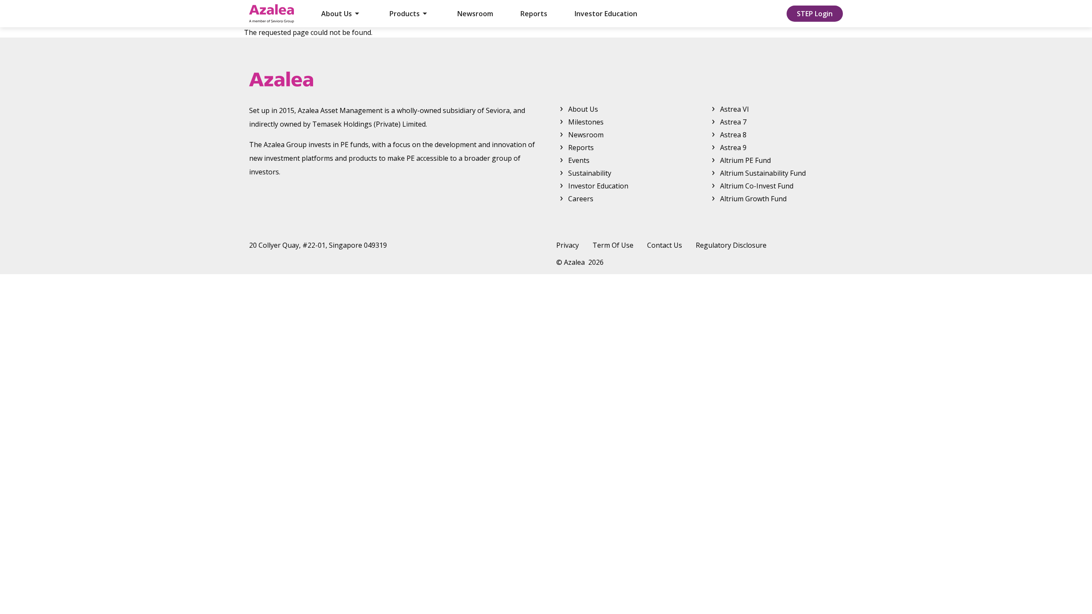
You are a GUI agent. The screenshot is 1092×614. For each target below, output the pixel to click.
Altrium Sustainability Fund (763, 173)
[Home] (271, 13)
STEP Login (815, 13)
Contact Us (664, 245)
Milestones (586, 122)
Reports (533, 13)
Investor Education (606, 13)
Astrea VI (734, 109)
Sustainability (589, 173)
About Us (336, 13)
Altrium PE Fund (745, 160)
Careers (580, 198)
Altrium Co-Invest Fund (756, 186)
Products (404, 13)
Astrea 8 (733, 134)
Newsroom (475, 13)
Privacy (567, 245)
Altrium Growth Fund (753, 198)
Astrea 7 (733, 122)
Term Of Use (612, 245)
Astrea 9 (733, 147)
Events (579, 160)
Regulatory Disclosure (731, 245)
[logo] (546, 79)
